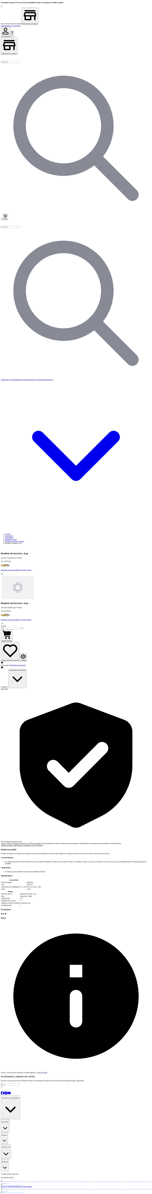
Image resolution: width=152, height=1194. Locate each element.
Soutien (3, 26)
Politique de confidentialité (23, 1186)
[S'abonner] (1, 1086)
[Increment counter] (22, 628)
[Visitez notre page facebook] (2, 1094)
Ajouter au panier (7, 641)
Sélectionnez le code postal (17, 670)
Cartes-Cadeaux (40, 380)
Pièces (40, 845)
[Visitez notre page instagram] (5, 1094)
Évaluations (27, 845)
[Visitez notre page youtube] (9, 1094)
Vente (3, 380)
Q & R (34, 845)
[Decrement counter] (1, 628)
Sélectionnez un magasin (9, 53)
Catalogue (31, 380)
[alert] (76, 767)
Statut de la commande (13, 26)
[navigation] (76, 26)
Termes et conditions (7, 1186)
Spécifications (18, 845)
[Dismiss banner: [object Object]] (1, 6)
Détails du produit (7, 845)
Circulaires (24, 380)
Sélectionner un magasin (18, 665)
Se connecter (6, 36)
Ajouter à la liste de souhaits (10, 660)
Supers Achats (9, 380)
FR (12, 34)
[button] (76, 223)
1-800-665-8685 (42, 1072)
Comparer (23, 660)
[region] (76, 16)
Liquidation (17, 380)
